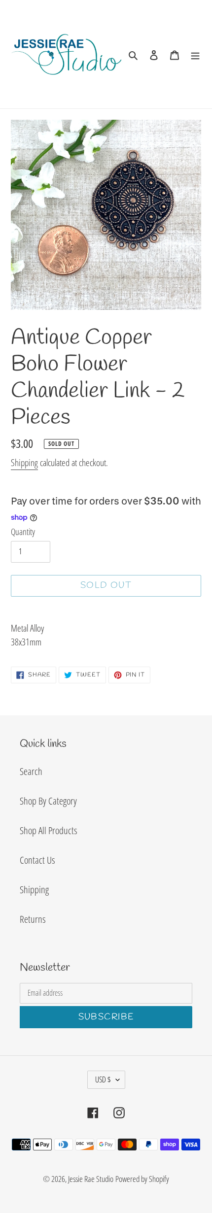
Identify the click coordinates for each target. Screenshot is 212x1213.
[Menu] (195, 54)
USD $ (103, 1079)
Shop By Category (48, 801)
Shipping (24, 462)
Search (31, 771)
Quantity (23, 532)
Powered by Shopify (142, 1178)
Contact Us (37, 860)
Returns (32, 919)
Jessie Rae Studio (90, 1178)
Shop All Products (48, 830)
